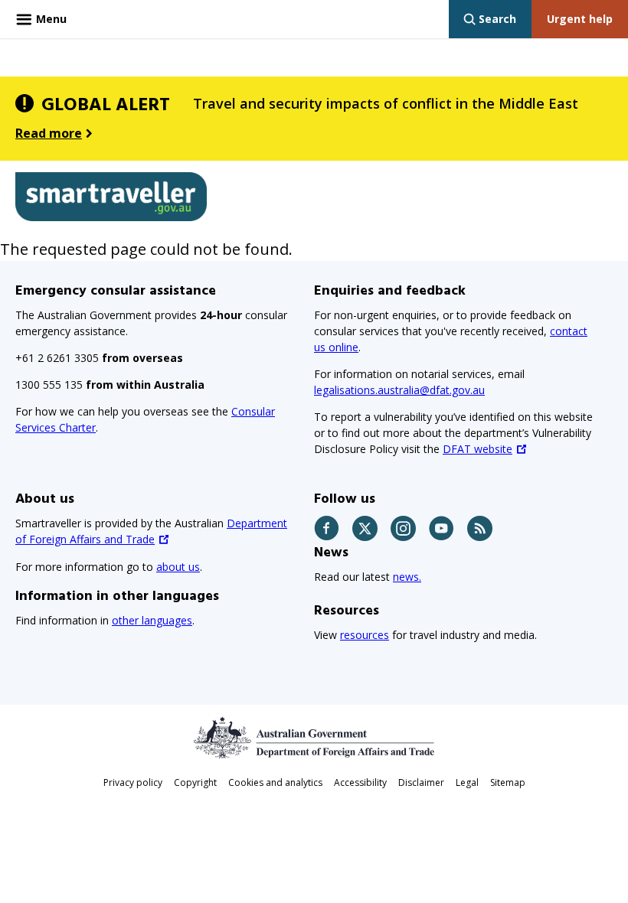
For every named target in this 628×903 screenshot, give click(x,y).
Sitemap (507, 782)
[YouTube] (442, 528)
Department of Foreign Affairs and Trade (151, 531)
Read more (48, 133)
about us (178, 566)
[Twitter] (365, 528)
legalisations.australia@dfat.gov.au (399, 390)
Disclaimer (421, 782)
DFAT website (477, 449)
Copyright (195, 782)
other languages (152, 620)
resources (364, 635)
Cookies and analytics (275, 782)
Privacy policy (132, 782)
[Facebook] (327, 528)
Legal (467, 782)
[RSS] (480, 528)
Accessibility (360, 782)
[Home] (111, 199)
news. (407, 576)
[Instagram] (404, 528)
